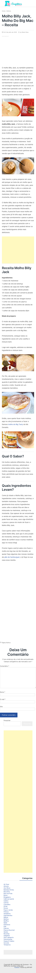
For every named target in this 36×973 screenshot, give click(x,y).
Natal (5, 923)
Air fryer (6, 884)
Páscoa (6, 928)
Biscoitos (7, 892)
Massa (6, 917)
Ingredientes (8, 915)
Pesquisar (7, 720)
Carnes (6, 903)
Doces (6, 908)
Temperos (7, 945)
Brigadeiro (7, 897)
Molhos (9, 11)
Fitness (6, 912)
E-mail (2, 699)
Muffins (6, 921)
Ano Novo (7, 888)
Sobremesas (8, 939)
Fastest (16, 967)
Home (3, 11)
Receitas (7, 934)
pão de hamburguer (12, 557)
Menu (32, 3)
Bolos (5, 895)
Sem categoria (8, 937)
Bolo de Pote (8, 893)
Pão (5, 926)
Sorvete (6, 943)
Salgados (7, 935)
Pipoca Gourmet (9, 930)
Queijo (6, 932)
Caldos (6, 901)
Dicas (5, 906)
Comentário (4, 666)
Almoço (6, 886)
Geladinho (7, 914)
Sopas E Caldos (9, 941)
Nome (2, 692)
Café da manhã (9, 899)
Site (1, 706)
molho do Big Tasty (15, 424)
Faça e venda (8, 910)
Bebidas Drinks (9, 890)
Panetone (7, 925)
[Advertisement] (18, 50)
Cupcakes (7, 904)
